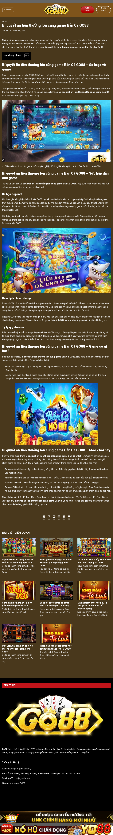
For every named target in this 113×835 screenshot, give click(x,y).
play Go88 (98, 47)
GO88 (22, 783)
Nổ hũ (4, 21)
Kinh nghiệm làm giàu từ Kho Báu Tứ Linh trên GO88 (76, 166)
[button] (25, 56)
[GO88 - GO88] (56, 10)
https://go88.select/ (21, 768)
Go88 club (68, 500)
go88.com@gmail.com (19, 778)
